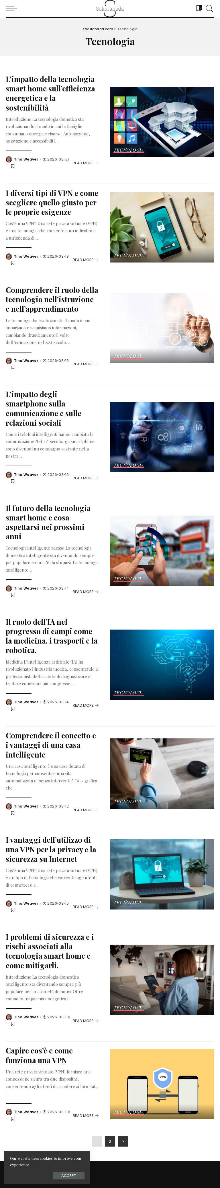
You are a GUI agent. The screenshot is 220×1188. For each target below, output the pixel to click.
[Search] (208, 8)
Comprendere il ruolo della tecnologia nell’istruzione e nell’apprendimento (52, 299)
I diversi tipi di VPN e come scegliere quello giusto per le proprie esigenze (52, 202)
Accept (68, 1175)
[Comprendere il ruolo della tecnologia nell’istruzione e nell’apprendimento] (162, 328)
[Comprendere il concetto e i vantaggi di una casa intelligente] (162, 773)
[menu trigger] (13, 8)
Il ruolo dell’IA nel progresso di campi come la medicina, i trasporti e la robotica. (52, 636)
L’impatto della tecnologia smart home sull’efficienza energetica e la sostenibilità (50, 93)
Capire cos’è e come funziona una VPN (39, 1055)
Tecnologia (128, 150)
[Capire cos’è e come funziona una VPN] (162, 1084)
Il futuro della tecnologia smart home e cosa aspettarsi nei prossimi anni (48, 522)
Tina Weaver (26, 159)
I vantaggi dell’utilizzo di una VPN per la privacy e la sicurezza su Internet (51, 849)
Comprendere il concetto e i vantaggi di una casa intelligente (51, 744)
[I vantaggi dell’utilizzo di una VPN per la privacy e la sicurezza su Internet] (162, 874)
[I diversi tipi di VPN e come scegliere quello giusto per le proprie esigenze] (162, 227)
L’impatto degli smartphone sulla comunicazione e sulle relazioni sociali (43, 408)
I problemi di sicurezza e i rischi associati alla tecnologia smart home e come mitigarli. (50, 951)
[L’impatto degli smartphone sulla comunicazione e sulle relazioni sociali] (162, 437)
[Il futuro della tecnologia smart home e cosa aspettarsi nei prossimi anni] (162, 551)
